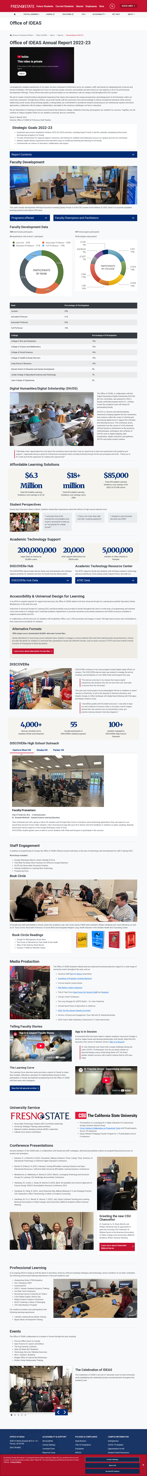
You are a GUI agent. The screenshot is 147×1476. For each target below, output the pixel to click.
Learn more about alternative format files (32, 651)
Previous (58, 1412)
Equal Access (80, 1441)
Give (101, 6)
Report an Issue (48, 1453)
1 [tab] (11, 1415)
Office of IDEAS (41, 35)
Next (64, 1412)
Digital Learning (31, 14)
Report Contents (21, 154)
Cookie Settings (48, 1445)
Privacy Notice (15, 1462)
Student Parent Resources (118, 1453)
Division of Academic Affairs (23, 35)
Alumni (79, 6)
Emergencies (113, 1441)
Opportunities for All (116, 1449)
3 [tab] (18, 1415)
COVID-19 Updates (115, 1445)
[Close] (143, 1464)
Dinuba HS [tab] (42, 750)
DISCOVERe (67, 14)
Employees (91, 6)
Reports (60, 35)
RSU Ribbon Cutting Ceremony (70, 988)
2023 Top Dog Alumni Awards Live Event (74, 1010)
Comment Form (48, 1449)
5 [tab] (25, 1415)
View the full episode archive (24, 1088)
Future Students (44, 6)
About (130, 14)
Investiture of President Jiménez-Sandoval (75, 978)
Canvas (49, 14)
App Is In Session (117, 1042)
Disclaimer (79, 1449)
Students (105, 992)
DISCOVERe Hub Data (24, 580)
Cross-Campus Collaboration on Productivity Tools (100, 1128)
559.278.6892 (15, 1447)
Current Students (65, 6)
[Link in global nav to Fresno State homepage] (23, 6)
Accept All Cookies (112, 1471)
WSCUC (78, 1453)
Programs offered (22, 217)
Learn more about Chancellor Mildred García (114, 1246)
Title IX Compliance (83, 1445)
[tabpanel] (41, 1389)
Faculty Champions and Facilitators (77, 217)
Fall (71, 974)
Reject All (112, 1465)
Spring (79, 974)
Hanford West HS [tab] (22, 750)
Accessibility (98, 14)
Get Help (116, 14)
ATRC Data (83, 580)
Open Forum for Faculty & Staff (85, 992)
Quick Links (127, 6)
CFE (83, 14)
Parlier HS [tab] (58, 750)
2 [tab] (15, 1415)
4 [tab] (22, 1415)
